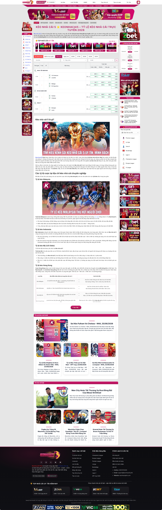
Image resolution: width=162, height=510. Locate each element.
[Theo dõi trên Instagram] (46, 462)
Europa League (72, 5)
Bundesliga (99, 5)
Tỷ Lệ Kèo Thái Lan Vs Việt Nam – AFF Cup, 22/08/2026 (76, 364)
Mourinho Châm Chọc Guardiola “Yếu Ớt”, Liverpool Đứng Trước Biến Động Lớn (76, 431)
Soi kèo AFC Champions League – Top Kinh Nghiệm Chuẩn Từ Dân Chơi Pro (130, 121)
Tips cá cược (117, 2)
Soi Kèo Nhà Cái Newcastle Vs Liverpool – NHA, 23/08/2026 (103, 364)
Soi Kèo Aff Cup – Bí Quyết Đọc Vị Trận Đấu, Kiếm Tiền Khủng (131, 107)
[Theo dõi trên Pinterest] (55, 462)
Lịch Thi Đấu (74, 2)
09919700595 (123, 470)
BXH (94, 2)
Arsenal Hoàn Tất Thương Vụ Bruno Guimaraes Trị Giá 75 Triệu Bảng (103, 431)
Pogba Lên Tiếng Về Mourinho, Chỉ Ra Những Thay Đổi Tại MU (49, 431)
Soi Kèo (63, 2)
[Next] (117, 46)
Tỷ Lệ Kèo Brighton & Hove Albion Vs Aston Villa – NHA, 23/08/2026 (48, 365)
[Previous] (33, 46)
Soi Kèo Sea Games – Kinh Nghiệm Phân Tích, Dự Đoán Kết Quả (131, 102)
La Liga (91, 5)
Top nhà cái (104, 2)
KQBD (85, 2)
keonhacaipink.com (125, 475)
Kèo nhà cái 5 (37, 33)
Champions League (60, 5)
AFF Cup (50, 5)
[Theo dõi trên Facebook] (41, 462)
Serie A (106, 5)
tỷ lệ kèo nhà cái (63, 466)
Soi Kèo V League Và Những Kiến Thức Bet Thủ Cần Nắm (131, 111)
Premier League (82, 5)
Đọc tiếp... (77, 307)
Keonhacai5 (38, 157)
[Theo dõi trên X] (50, 462)
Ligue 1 (112, 5)
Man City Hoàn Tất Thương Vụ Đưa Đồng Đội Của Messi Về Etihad (92, 391)
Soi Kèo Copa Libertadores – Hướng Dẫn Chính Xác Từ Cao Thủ (131, 116)
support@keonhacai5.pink (125, 472)
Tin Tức (129, 2)
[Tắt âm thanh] (116, 60)
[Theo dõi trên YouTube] (60, 462)
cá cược (96, 217)
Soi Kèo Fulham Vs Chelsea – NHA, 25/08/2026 (92, 323)
